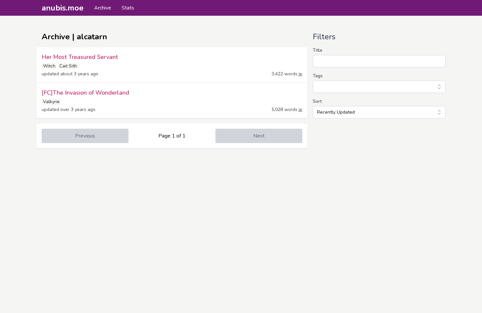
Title (317, 50)
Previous (85, 135)
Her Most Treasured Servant (80, 57)
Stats (128, 7)
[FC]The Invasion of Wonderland (85, 93)
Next (259, 135)
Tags (318, 76)
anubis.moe (63, 8)
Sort (317, 101)
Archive (102, 7)
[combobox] (379, 87)
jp (300, 74)
